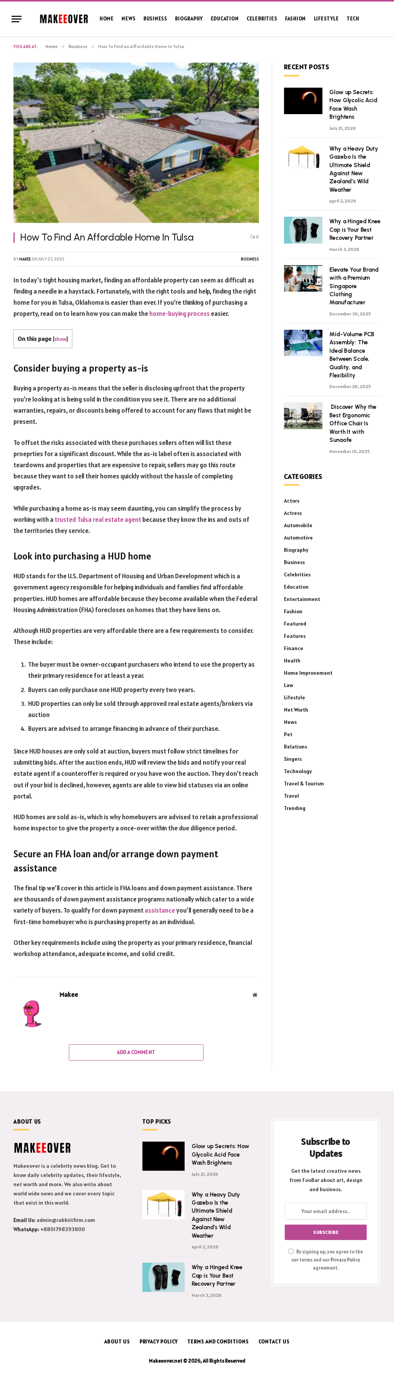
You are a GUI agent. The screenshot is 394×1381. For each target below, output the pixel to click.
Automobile (298, 525)
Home (107, 18)
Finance (293, 648)
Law (288, 685)
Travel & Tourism (304, 783)
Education (225, 18)
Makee (25, 259)
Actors (291, 500)
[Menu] (17, 19)
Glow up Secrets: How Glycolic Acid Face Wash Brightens (353, 104)
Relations (295, 746)
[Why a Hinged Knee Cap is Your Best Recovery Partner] (303, 230)
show (60, 338)
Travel (291, 795)
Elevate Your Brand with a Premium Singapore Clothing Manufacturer (353, 286)
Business (155, 18)
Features (295, 635)
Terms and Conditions (218, 1341)
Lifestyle (326, 18)
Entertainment (302, 599)
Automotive (298, 537)
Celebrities (262, 18)
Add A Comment (136, 1052)
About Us (117, 1341)
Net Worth (296, 709)
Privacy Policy (345, 1260)
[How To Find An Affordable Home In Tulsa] (136, 143)
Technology (298, 771)
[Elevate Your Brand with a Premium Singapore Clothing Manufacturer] (303, 278)
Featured (295, 623)
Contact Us (274, 1341)
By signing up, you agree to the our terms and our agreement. (327, 1259)
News (128, 18)
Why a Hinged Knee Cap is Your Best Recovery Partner (354, 229)
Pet (288, 734)
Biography (189, 18)
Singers (293, 758)
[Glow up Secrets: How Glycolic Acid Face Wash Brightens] (303, 101)
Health (292, 660)
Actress (293, 513)
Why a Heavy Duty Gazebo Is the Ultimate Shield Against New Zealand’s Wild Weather (353, 169)
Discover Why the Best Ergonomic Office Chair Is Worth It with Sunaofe (352, 423)
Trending (295, 808)
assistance (160, 910)
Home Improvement (308, 672)
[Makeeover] (63, 19)
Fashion (295, 18)
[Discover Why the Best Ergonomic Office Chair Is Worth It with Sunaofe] (303, 415)
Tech (353, 18)
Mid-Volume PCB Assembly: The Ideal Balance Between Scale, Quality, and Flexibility (351, 355)
